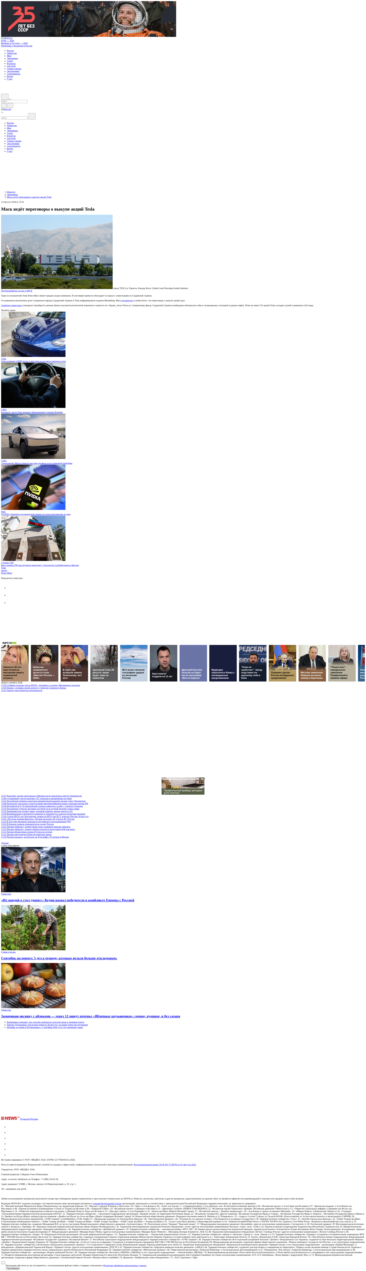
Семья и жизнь (8, 952)
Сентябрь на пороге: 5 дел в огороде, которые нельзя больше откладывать (59, 958)
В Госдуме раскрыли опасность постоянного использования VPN (36, 821)
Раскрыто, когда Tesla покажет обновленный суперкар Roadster (32, 412)
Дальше (5, 843)
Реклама (34, 1119)
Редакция (24, 1119)
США (4, 409)
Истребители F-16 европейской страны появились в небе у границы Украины (42, 806)
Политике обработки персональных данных (124, 1265)
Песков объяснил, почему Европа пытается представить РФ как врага (38, 829)
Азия (3, 358)
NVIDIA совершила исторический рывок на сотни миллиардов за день (35, 514)
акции (4, 570)
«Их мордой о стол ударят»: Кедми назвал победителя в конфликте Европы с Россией (67, 900)
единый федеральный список (107, 1203)
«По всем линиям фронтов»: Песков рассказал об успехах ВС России (37, 819)
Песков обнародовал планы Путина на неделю (26, 832)
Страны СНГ (7, 562)
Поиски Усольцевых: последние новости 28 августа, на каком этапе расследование (47, 1025)
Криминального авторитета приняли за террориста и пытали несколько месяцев (43, 814)
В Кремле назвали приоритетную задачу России (27, 824)
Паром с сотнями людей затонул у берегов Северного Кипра (33, 688)
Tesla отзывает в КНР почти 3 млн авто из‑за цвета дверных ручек (33, 361)
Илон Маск (6, 573)
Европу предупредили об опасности (21, 690)
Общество (6, 894)
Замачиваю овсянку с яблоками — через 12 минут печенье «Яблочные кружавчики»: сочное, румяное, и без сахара (90, 1016)
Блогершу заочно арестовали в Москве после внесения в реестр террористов (41, 796)
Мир (3, 511)
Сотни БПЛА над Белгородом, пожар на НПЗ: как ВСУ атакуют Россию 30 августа (44, 816)
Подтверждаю (13, 1268)
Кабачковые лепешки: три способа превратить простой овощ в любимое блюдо (45, 1022)
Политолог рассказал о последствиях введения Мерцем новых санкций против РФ (44, 803)
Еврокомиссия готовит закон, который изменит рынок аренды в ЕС (37, 811)
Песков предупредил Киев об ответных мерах (26, 834)
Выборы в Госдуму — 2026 (14, 43)
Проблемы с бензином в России (16, 46)
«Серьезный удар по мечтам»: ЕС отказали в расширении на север (36, 798)
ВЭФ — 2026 (7, 40)
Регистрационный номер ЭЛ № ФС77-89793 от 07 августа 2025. (165, 1164)
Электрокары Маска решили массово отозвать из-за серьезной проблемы (36, 463)
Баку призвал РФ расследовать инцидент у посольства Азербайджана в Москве (40, 565)
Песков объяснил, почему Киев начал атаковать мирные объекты (35, 827)
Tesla (3, 568)
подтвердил (127, 300)
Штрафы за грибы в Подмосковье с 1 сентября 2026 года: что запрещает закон (45, 1027)
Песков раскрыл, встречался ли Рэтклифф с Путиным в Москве (35, 837)
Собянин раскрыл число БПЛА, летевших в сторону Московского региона (40, 685)
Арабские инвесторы (11, 305)
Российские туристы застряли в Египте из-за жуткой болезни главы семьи (40, 809)
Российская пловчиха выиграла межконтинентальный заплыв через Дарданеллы (43, 801)
